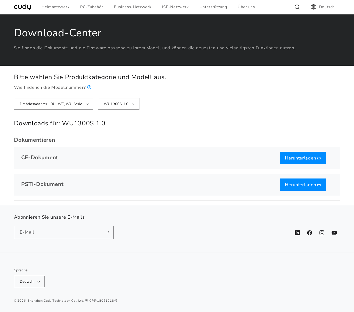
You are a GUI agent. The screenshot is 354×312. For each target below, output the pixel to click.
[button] (57, 7)
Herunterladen (301, 158)
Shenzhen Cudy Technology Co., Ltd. (56, 301)
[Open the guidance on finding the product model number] (89, 87)
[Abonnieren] (107, 232)
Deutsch (327, 7)
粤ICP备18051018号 (101, 301)
